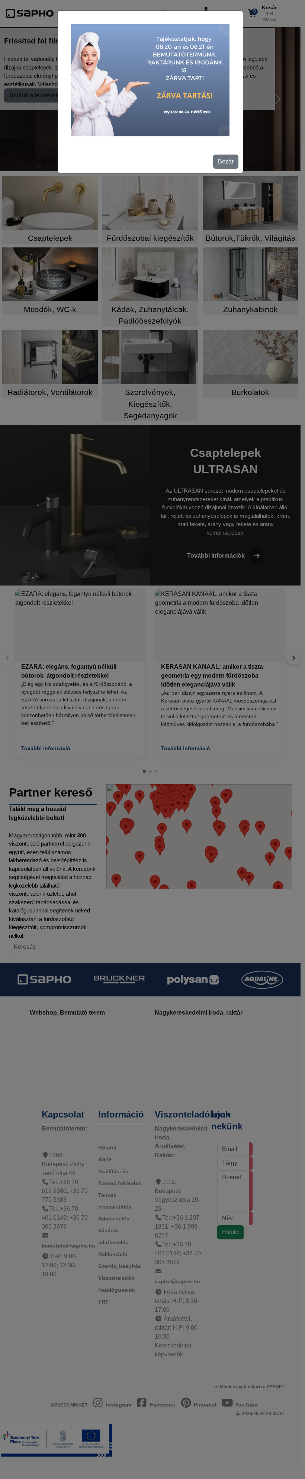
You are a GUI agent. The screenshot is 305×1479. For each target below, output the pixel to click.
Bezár (226, 161)
